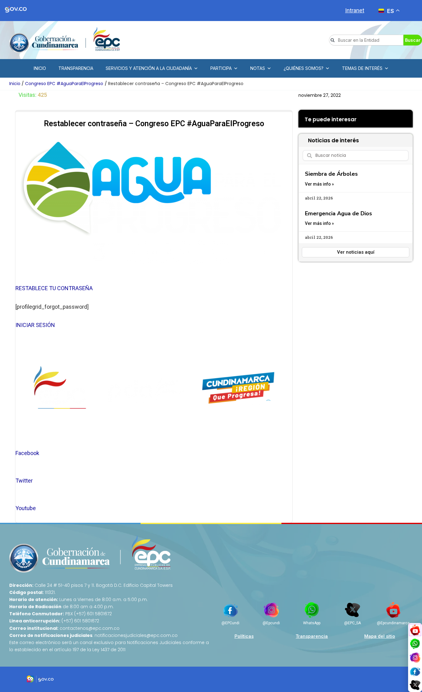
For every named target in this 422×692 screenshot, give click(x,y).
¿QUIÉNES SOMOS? (303, 68)
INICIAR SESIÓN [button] (35, 325)
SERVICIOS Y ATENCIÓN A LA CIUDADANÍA (149, 68)
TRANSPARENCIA (75, 68)
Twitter (24, 480)
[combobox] (366, 40)
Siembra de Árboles (331, 174)
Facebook (27, 453)
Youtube (25, 508)
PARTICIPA (221, 68)
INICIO (40, 68)
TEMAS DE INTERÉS (362, 68)
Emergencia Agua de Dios (338, 213)
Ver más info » (319, 184)
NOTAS (257, 68)
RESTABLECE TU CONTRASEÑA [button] (54, 288)
